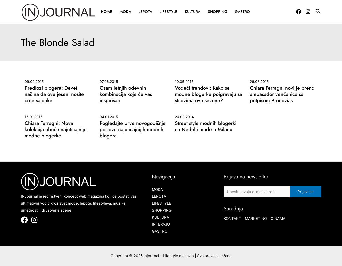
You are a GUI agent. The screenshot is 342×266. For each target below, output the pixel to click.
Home (106, 11)
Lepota (145, 11)
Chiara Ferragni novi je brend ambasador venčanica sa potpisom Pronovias (282, 94)
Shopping (217, 11)
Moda (125, 11)
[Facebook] (298, 11)
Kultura (192, 11)
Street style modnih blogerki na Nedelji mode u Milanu (205, 126)
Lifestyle (168, 11)
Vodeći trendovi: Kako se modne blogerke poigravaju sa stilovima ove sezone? (208, 94)
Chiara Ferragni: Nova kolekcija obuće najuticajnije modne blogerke (56, 130)
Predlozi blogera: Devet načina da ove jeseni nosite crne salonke (54, 94)
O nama (278, 218)
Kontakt (232, 218)
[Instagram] (308, 11)
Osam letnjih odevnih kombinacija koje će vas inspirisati (126, 94)
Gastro (242, 11)
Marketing (256, 218)
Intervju (161, 224)
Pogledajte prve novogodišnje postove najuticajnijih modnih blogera (133, 130)
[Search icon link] (318, 12)
